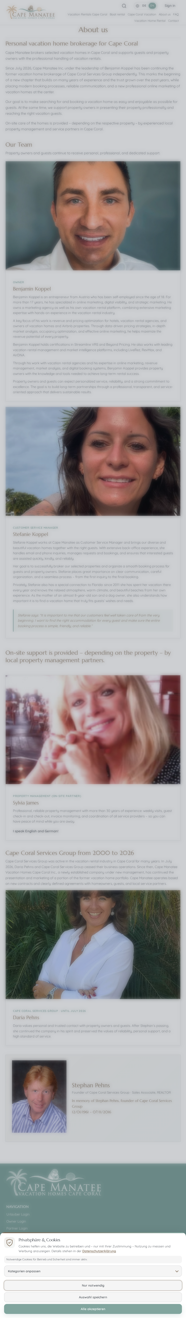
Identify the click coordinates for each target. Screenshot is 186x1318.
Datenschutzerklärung (99, 1251)
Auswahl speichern (93, 1297)
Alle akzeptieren (93, 1309)
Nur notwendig (93, 1285)
